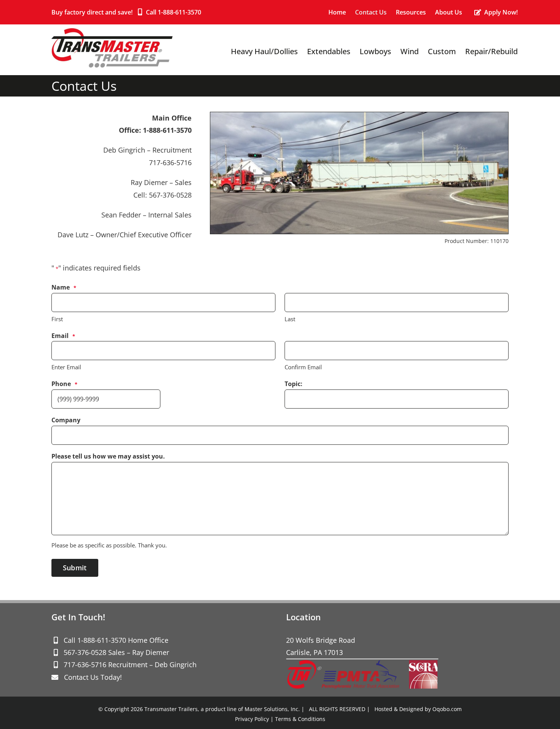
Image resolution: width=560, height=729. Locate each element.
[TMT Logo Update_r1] (112, 31)
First (57, 319)
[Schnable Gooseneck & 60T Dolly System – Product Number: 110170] (359, 115)
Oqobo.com (447, 709)
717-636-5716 (85, 664)
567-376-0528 (85, 652)
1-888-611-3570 (179, 12)
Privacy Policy (252, 719)
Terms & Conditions (300, 719)
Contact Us (81, 677)
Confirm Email (303, 367)
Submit (75, 567)
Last (290, 319)
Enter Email (66, 367)
